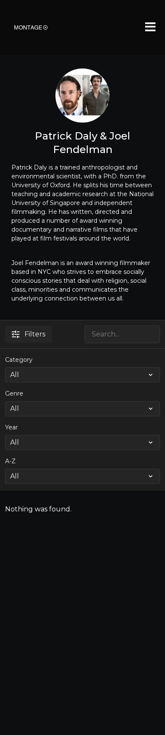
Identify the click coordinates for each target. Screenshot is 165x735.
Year (11, 427)
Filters (35, 334)
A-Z (10, 461)
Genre (14, 393)
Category (19, 359)
